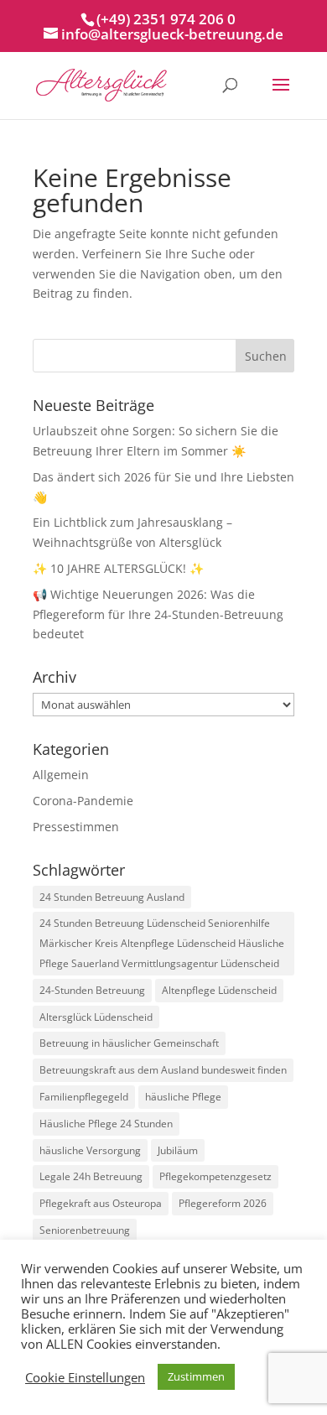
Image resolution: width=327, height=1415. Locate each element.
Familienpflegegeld (83, 1097)
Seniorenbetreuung (84, 1230)
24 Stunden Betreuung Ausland (111, 897)
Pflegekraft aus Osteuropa (100, 1203)
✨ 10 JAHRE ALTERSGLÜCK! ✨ (118, 568)
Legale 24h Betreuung (91, 1176)
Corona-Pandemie (83, 801)
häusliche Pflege (183, 1097)
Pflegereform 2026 (223, 1203)
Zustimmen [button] (196, 1376)
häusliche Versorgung (90, 1150)
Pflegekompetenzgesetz (215, 1176)
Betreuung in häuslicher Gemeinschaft (129, 1043)
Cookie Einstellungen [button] (85, 1377)
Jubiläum (178, 1150)
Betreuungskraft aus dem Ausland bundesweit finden (163, 1070)
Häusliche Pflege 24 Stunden (106, 1123)
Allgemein (61, 775)
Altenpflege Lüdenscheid (219, 990)
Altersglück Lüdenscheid (96, 1017)
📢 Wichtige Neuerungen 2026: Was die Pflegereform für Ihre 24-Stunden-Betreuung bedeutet (158, 614)
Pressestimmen (76, 827)
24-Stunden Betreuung (92, 990)
